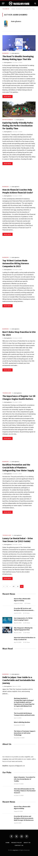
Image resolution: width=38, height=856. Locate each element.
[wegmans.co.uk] (19, 3)
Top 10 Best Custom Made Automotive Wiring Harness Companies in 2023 (15, 263)
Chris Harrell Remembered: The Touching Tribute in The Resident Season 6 (24, 791)
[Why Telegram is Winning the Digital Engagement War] (7, 630)
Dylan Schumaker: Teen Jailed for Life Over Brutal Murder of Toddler (24, 779)
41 (17, 586)
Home (13, 9)
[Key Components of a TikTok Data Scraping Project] (7, 620)
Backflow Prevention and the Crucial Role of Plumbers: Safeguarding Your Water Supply (18, 467)
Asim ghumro (16, 21)
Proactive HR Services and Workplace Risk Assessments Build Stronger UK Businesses (24, 610)
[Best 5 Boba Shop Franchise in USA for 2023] (19, 319)
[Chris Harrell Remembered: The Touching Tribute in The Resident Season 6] (7, 791)
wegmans (15, 850)
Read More (7, 96)
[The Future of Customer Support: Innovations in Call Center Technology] (7, 733)
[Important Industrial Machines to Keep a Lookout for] (7, 640)
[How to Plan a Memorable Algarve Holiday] (7, 601)
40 (13, 586)
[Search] (35, 3)
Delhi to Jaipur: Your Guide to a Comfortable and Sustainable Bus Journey (18, 680)
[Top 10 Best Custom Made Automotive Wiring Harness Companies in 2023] (19, 247)
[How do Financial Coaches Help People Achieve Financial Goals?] (19, 176)
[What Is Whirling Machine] (7, 724)
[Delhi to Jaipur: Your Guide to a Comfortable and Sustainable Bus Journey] (19, 662)
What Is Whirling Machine (22, 722)
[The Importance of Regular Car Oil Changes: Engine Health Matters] (19, 383)
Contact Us (19, 845)
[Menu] (3, 3)
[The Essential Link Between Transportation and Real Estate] (7, 715)
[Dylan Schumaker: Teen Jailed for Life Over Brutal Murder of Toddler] (7, 779)
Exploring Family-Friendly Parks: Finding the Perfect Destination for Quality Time (17, 125)
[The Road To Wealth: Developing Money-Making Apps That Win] (19, 43)
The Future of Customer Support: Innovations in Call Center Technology (24, 733)
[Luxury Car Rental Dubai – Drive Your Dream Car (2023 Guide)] (19, 525)
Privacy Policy (16, 842)
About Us (27, 842)
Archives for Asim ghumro (23, 9)
